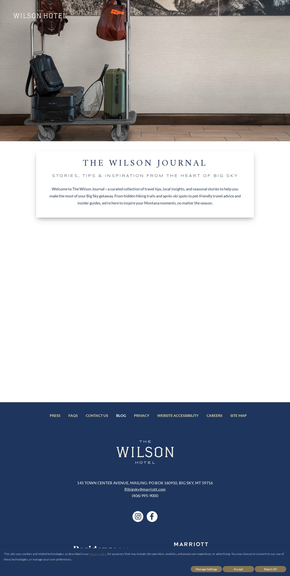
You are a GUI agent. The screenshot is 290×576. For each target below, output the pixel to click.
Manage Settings (206, 569)
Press (55, 416)
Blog (121, 416)
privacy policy (98, 554)
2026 (228, 303)
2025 (228, 295)
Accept (238, 569)
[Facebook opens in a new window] (152, 516)
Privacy (141, 416)
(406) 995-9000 (145, 495)
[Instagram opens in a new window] (137, 516)
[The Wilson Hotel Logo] (40, 14)
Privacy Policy (245, 382)
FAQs (73, 416)
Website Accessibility (177, 416)
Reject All (270, 569)
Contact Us (97, 416)
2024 (228, 287)
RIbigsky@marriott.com (145, 489)
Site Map (238, 416)
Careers (214, 416)
